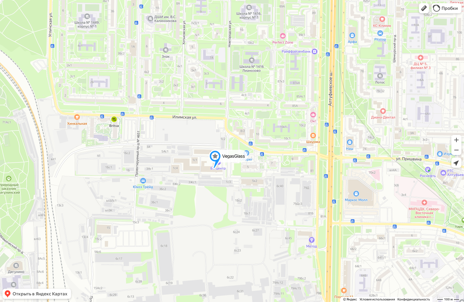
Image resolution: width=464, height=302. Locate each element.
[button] (424, 8)
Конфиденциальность (413, 299)
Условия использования (377, 299)
